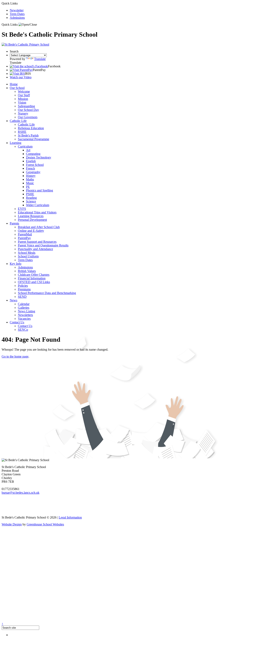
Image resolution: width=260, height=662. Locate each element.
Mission (23, 99)
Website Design (12, 524)
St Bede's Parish (28, 135)
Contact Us (17, 322)
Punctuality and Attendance (35, 249)
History (31, 175)
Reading (31, 197)
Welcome (24, 91)
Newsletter (17, 10)
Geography (33, 172)
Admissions (17, 17)
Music (30, 183)
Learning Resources (30, 216)
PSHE (30, 194)
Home (14, 84)
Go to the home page (15, 356)
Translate (40, 59)
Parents (14, 223)
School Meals (26, 252)
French (30, 168)
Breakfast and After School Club (39, 227)
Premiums (24, 289)
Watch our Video (20, 77)
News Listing (26, 311)
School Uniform (28, 256)
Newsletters (25, 315)
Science (31, 201)
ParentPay (24, 238)
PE (28, 186)
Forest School (35, 164)
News (13, 300)
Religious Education (31, 128)
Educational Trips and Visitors (37, 212)
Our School (17, 88)
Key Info (15, 263)
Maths (30, 179)
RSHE (22, 131)
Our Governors (27, 117)
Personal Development (32, 219)
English (31, 161)
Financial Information (32, 278)
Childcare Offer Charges (33, 274)
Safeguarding (26, 106)
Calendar (23, 304)
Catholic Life (18, 121)
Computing (33, 153)
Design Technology (38, 157)
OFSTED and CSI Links (34, 282)
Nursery (23, 113)
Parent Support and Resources (37, 241)
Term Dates (17, 14)
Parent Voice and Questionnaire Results (43, 245)
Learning (15, 142)
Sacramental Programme (33, 139)
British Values (27, 271)
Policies (23, 285)
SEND (22, 296)
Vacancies (24, 318)
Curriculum (25, 146)
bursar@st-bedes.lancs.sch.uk (20, 492)
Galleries (23, 307)
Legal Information (70, 517)
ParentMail (25, 234)
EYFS (22, 208)
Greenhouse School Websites (45, 524)
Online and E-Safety (31, 230)
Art (28, 150)
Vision (22, 102)
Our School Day (28, 110)
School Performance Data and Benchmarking (47, 293)
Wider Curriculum (37, 205)
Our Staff (24, 95)
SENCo (23, 329)
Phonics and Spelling (39, 190)
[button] (27, 24)
